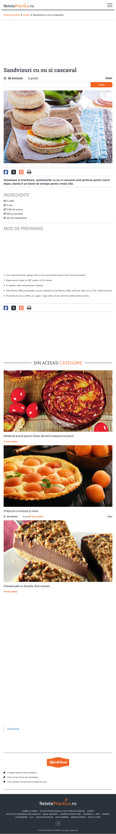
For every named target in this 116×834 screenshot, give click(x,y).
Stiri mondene (21, 817)
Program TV (88, 814)
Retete (26, 15)
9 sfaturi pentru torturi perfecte (22, 772)
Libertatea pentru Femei (70, 814)
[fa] (29, 171)
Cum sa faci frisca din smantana (22, 777)
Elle (32, 817)
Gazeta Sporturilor (44, 817)
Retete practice (12, 15)
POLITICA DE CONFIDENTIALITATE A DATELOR (23, 814)
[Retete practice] (19, 5)
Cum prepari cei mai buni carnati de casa (27, 782)
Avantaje (106, 814)
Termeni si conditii (30, 811)
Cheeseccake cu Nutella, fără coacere (27, 586)
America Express (78, 817)
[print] (29, 307)
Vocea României (62, 817)
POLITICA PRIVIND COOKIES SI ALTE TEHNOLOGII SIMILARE (62, 811)
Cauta (102, 84)
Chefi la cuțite (94, 817)
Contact (90, 811)
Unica (97, 814)
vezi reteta (11, 441)
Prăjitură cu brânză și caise (21, 511)
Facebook (13, 729)
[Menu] (109, 4)
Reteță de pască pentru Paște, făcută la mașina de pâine (39, 436)
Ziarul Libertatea (50, 814)
